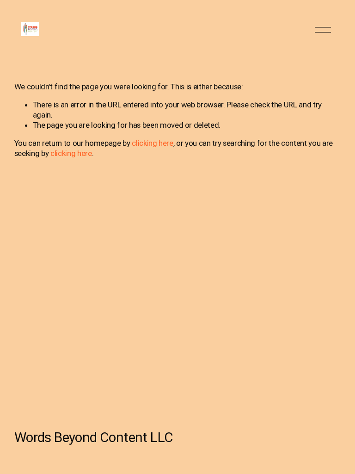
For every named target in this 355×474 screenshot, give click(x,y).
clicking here (152, 143)
